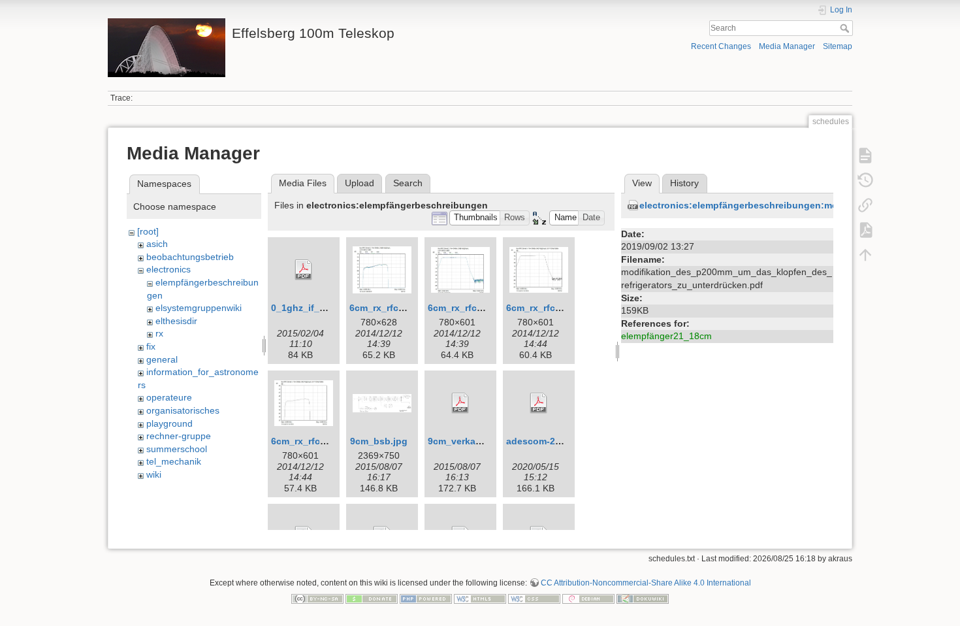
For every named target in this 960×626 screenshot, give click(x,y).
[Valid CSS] (534, 597)
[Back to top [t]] (865, 254)
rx (159, 333)
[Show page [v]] (865, 155)
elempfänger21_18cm (666, 336)
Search (846, 28)
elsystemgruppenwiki (198, 308)
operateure (169, 397)
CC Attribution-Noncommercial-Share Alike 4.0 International (646, 582)
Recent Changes (721, 46)
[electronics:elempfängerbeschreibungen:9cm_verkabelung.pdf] (460, 403)
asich (157, 244)
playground (169, 423)
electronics (168, 269)
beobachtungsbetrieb (190, 257)
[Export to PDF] (865, 230)
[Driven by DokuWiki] (642, 597)
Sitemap (837, 46)
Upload (359, 183)
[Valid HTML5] (480, 597)
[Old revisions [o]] (865, 180)
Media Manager (787, 46)
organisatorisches (182, 410)
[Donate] (371, 597)
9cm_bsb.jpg (379, 441)
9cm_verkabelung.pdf (476, 441)
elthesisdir (176, 321)
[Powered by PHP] (426, 597)
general (162, 359)
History (684, 183)
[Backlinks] (865, 205)
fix (150, 346)
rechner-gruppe (178, 436)
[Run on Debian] (588, 597)
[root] (148, 231)
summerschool (176, 449)
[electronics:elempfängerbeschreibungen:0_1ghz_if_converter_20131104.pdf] (303, 269)
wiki (153, 474)
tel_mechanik (173, 461)
